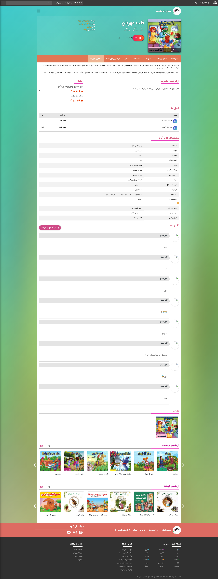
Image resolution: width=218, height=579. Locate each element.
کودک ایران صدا (126, 549)
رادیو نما (80, 559)
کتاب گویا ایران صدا (125, 553)
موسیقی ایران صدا (125, 559)
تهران (176, 556)
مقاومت (176, 566)
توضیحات (175, 58)
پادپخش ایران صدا (125, 569)
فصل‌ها (148, 58)
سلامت (176, 559)
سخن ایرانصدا (161, 58)
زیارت (147, 556)
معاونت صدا (78, 549)
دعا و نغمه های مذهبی (124, 563)
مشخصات (137, 58)
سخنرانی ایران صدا (125, 566)
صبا (162, 559)
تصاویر (126, 58)
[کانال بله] (69, 533)
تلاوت (146, 553)
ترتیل (162, 553)
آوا (177, 549)
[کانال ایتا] (75, 533)
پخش (136, 38)
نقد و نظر (174, 225)
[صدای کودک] (81, 533)
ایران (146, 549)
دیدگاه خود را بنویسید (48, 227)
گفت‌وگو (160, 563)
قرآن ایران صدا (127, 556)
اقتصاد (161, 549)
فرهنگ (145, 559)
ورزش (146, 566)
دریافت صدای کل (124, 38)
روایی (89, 26)
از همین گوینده (96, 58)
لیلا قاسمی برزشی (85, 24)
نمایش (161, 566)
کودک (85, 29)
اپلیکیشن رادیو (78, 553)
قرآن (177, 563)
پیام (177, 553)
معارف (146, 563)
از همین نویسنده (113, 58)
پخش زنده (79, 556)
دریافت (61, 120)
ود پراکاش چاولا (83, 20)
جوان (161, 556)
